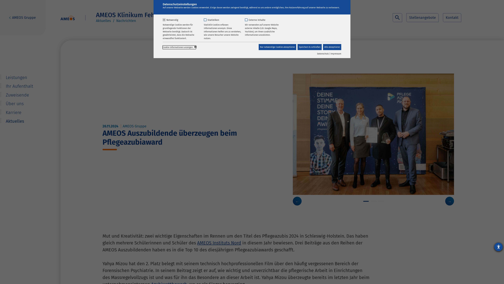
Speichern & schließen (309, 47)
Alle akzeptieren (332, 47)
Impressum (336, 53)
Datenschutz (323, 53)
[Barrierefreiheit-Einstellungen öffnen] (498, 247)
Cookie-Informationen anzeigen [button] (178, 47)
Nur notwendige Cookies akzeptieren (277, 47)
